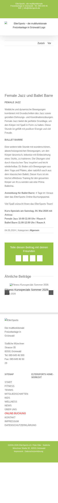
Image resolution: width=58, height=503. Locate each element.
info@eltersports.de (32, 8)
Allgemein (34, 230)
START (8, 382)
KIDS (7, 397)
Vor (49, 43)
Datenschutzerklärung (34, 451)
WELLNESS (11, 401)
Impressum (18, 451)
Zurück (41, 43)
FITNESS (9, 386)
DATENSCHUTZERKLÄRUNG (20, 425)
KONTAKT (10, 417)
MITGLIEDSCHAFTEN (16, 393)
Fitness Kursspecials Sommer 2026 (26, 289)
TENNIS (9, 390)
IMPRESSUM (12, 421)
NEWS (8, 405)
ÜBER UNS (11, 409)
